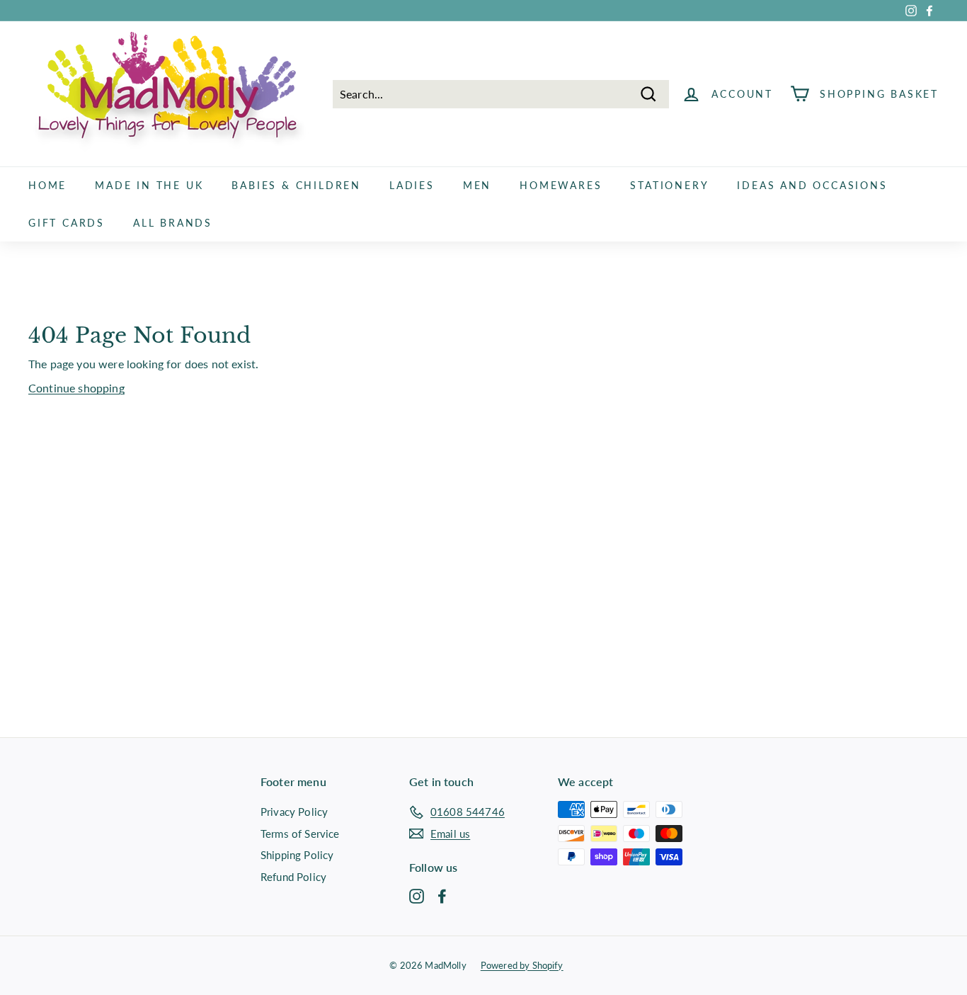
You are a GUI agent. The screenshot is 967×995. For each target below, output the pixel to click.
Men (477, 185)
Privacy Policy (294, 811)
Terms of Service (300, 833)
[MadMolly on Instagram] (416, 895)
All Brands (172, 223)
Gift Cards (66, 223)
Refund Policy (293, 876)
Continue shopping (76, 387)
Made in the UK (149, 185)
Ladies (412, 185)
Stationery (669, 185)
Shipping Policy (297, 854)
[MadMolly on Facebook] (442, 895)
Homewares (561, 185)
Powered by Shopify (522, 965)
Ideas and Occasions (812, 185)
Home (47, 185)
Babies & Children (296, 185)
